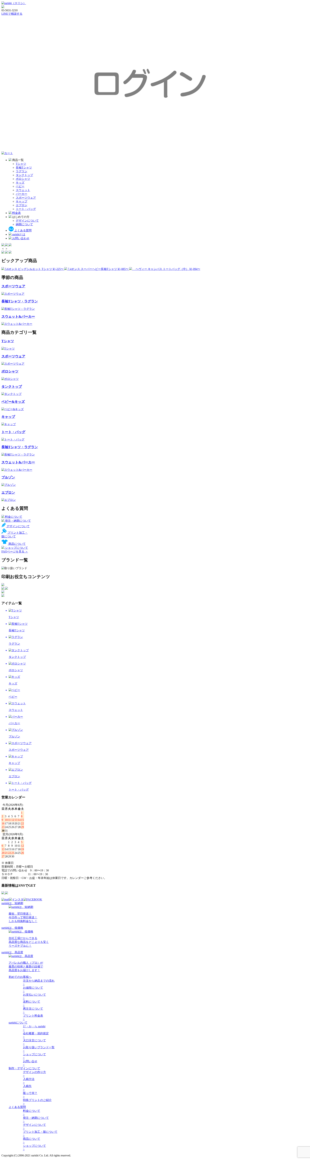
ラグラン (21, 171)
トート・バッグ (26, 208)
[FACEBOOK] (33, 899)
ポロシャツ (23, 178)
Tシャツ (21, 163)
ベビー (20, 186)
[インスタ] (16, 899)
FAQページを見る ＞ (14, 551)
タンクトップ (24, 175)
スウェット (23, 190)
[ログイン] (155, 149)
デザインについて (27, 220)
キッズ (20, 182)
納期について (24, 224)
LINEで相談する (11, 13)
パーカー (21, 193)
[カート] (7, 153)
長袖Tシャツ (24, 167)
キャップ (21, 201)
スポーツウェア (26, 197)
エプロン (21, 205)
